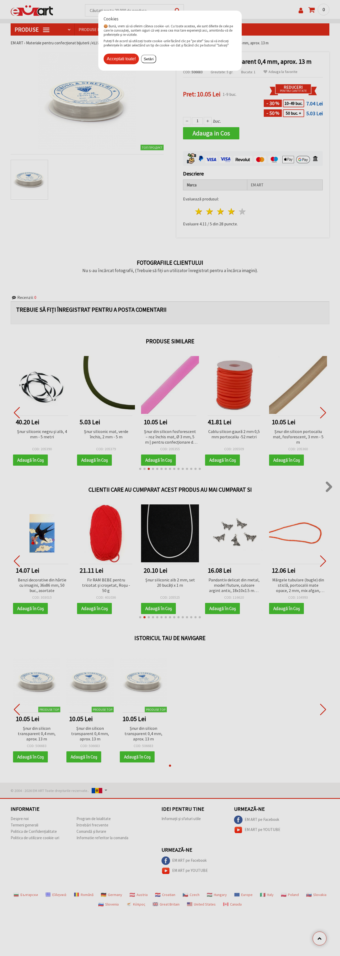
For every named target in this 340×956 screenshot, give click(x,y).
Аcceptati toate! (121, 59)
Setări (149, 59)
